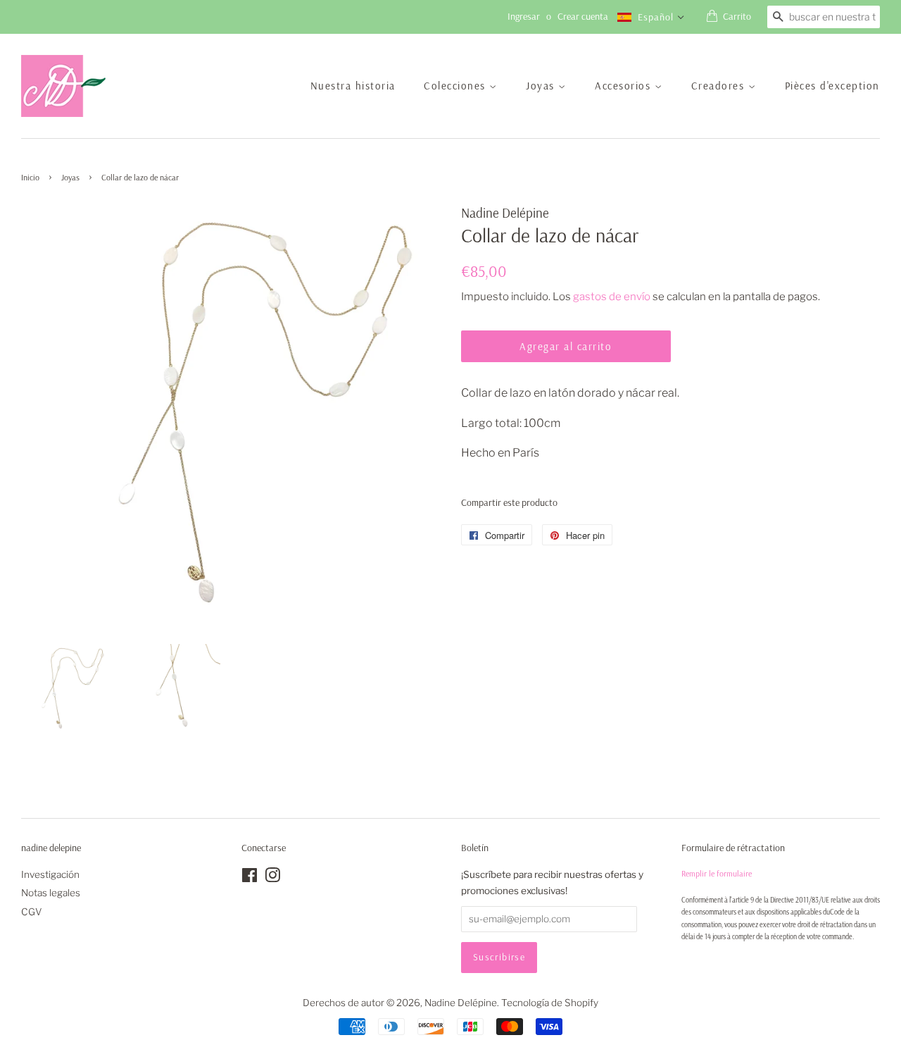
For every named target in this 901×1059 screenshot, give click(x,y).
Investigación (50, 874)
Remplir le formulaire (716, 873)
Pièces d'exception (832, 85)
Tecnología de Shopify (549, 1002)
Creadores (719, 85)
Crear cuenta (582, 16)
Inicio (30, 177)
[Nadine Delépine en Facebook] (249, 878)
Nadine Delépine (460, 1002)
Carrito (737, 16)
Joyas (542, 85)
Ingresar (524, 16)
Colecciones (456, 85)
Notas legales (50, 892)
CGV (31, 911)
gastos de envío (611, 296)
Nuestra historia (353, 85)
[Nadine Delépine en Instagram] (272, 878)
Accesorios (625, 85)
